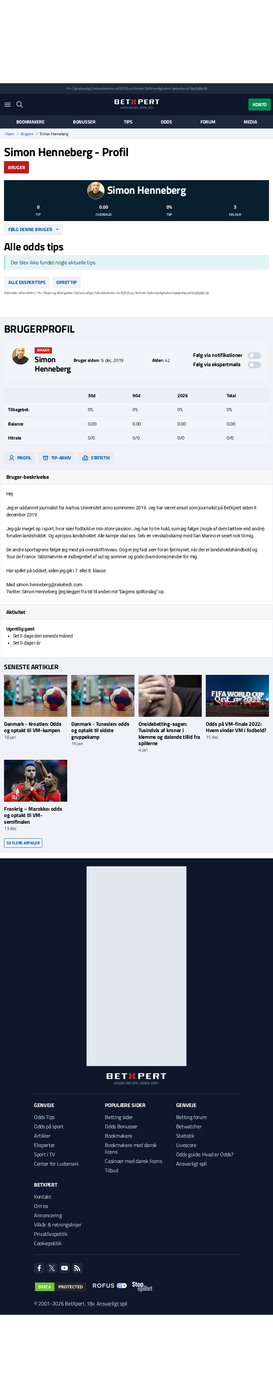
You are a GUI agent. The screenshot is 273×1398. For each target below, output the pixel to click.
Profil (23, 457)
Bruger (16, 167)
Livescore (186, 1145)
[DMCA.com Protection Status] (60, 1286)
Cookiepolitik (48, 1243)
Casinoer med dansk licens (133, 1161)
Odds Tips (44, 1117)
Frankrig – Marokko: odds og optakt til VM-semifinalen (33, 815)
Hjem (9, 134)
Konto (260, 104)
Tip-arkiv (60, 457)
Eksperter (44, 1145)
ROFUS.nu (125, 88)
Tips (128, 122)
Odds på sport (49, 1126)
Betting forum (191, 1117)
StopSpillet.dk (198, 88)
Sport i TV (44, 1154)
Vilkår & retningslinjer (58, 1225)
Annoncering (48, 1215)
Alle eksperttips (27, 282)
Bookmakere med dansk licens (131, 1148)
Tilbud (111, 1170)
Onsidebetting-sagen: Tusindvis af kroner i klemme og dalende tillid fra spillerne (169, 733)
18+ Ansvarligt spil (107, 1303)
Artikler (42, 1136)
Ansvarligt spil (191, 1164)
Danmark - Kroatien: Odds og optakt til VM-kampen (32, 727)
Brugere (27, 134)
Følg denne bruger (30, 229)
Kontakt (42, 1197)
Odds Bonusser (121, 1126)
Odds (166, 122)
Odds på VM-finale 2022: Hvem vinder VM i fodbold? (236, 727)
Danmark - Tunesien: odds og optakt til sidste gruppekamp (100, 730)
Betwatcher (189, 1126)
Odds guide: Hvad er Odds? (204, 1154)
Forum (207, 122)
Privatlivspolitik (51, 1234)
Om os (41, 1206)
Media (250, 122)
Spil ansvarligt (82, 88)
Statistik (100, 457)
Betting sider (119, 1117)
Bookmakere (30, 122)
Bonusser (84, 122)
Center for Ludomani (56, 1164)
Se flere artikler (23, 843)
